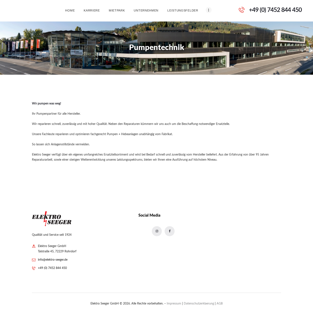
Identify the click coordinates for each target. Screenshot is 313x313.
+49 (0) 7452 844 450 (52, 268)
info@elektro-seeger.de (52, 259)
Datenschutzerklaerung (199, 303)
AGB (220, 303)
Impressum (174, 303)
